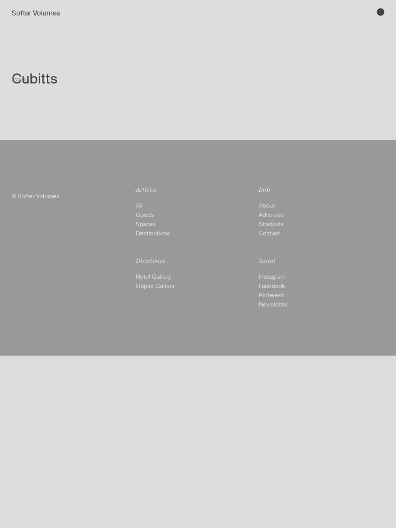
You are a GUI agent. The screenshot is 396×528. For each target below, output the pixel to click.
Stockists (271, 224)
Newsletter (273, 304)
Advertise (271, 215)
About (267, 205)
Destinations (153, 233)
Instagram (272, 277)
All (139, 205)
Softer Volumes (36, 13)
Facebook (272, 286)
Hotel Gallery (153, 277)
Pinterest (271, 295)
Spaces (146, 224)
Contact (269, 233)
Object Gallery (155, 286)
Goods (145, 215)
